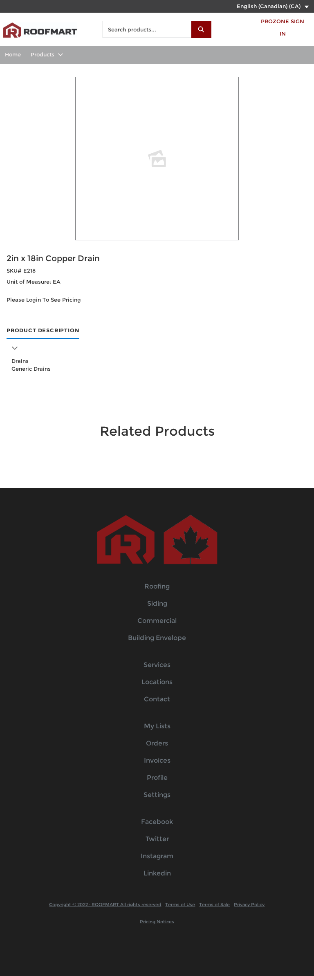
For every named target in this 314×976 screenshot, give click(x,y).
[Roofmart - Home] (40, 28)
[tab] (43, 331)
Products (42, 54)
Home (13, 54)
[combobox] (144, 29)
